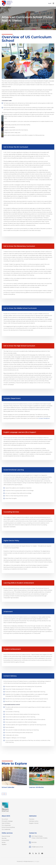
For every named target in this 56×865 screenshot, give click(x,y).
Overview (31, 819)
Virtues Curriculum (36, 787)
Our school (5, 819)
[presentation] (3, 794)
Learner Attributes (9, 787)
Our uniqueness (6, 825)
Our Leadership (6, 829)
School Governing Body (8, 827)
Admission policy (33, 821)
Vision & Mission (6, 823)
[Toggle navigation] (45, 3)
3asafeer (4, 844)
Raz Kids (4, 838)
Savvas (3, 842)
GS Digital (36, 861)
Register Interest (33, 823)
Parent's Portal (6, 836)
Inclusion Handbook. (44, 418)
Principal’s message (7, 821)
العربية (49, 3)
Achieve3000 (5, 840)
